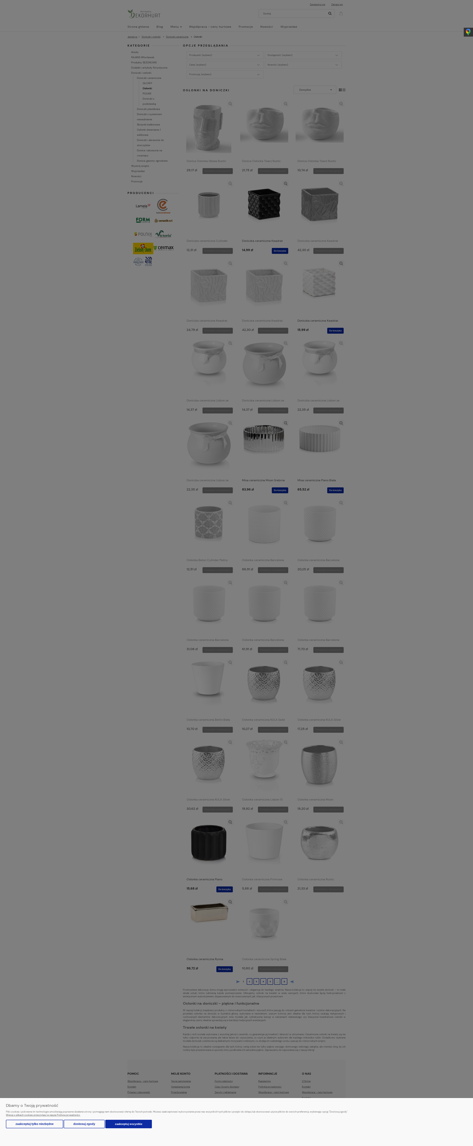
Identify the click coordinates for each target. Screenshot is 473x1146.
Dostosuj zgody (84, 1123)
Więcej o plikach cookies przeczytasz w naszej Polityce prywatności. (43, 1115)
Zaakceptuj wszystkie (128, 1123)
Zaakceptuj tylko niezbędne (35, 1123)
